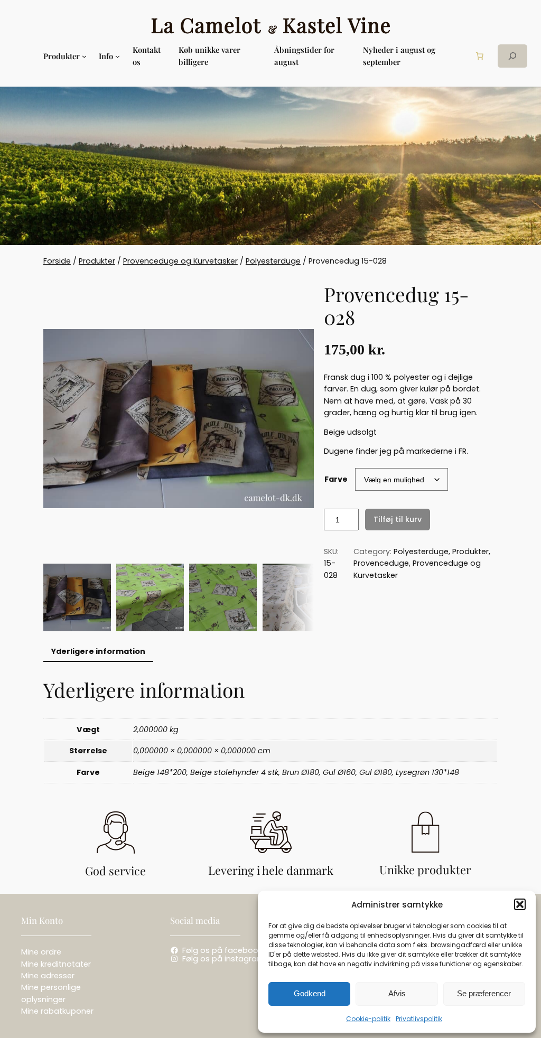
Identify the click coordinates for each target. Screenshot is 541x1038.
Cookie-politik (368, 1018)
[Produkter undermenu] (84, 56)
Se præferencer (484, 993)
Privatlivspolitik (419, 1018)
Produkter (97, 261)
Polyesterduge (273, 261)
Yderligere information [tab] (98, 651)
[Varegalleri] (178, 418)
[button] (520, 904)
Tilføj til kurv (398, 519)
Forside (57, 261)
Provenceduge (381, 563)
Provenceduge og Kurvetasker (180, 261)
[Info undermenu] (117, 56)
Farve (336, 479)
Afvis (397, 993)
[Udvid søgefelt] (512, 55)
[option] (150, 597)
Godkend (309, 993)
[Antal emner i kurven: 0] (479, 56)
